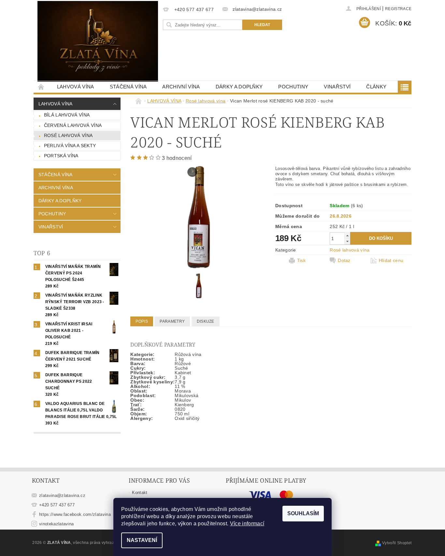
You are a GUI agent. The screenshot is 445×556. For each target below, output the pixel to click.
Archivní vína (181, 86)
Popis (142, 321)
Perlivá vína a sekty (70, 145)
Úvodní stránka (41, 86)
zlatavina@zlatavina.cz (62, 495)
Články (376, 86)
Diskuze (205, 321)
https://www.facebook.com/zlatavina (75, 514)
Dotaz (344, 260)
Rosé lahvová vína (68, 135)
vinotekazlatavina (56, 523)
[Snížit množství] (347, 241)
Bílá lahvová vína (67, 114)
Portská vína (61, 155)
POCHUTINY (293, 86)
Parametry (172, 321)
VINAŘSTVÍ (337, 86)
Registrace (398, 9)
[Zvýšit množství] (347, 235)
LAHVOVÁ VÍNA (75, 86)
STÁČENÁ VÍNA (128, 86)
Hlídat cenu (391, 260)
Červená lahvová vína (73, 125)
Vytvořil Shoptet (396, 543)
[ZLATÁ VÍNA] (97, 41)
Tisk (301, 260)
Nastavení (142, 540)
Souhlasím (303, 513)
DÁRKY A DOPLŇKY (239, 86)
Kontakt (139, 492)
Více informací (247, 523)
